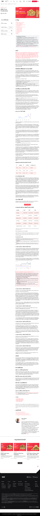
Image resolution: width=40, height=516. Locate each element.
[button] (26, 1)
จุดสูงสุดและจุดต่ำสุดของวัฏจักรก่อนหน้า (20, 24)
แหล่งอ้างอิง (17, 33)
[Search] (26, 1)
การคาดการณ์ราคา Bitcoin (19, 398)
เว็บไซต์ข (11, 499)
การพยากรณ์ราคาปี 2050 (19, 31)
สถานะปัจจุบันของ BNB (18, 25)
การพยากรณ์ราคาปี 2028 (19, 29)
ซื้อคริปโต (20, 46)
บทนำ (16, 21)
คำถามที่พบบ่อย (18, 32)
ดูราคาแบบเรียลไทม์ (27, 204)
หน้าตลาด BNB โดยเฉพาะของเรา (32, 46)
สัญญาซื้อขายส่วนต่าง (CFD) (32, 392)
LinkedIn (27, 433)
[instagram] (31, 507)
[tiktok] (35, 507)
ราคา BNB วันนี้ (18, 26)
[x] (32, 507)
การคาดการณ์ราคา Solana (19, 400)
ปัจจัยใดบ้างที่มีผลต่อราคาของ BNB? (20, 22)
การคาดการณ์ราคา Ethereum (20, 399)
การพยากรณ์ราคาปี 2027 (19, 28)
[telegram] (33, 507)
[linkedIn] (36, 507)
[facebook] (29, 507)
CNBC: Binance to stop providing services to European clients (22, 414)
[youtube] (37, 507)
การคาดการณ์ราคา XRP (19, 401)
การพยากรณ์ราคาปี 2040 (19, 30)
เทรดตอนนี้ (10, 27)
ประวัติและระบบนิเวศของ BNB (19, 23)
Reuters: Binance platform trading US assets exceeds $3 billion (22, 413)
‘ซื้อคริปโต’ (27, 393)
